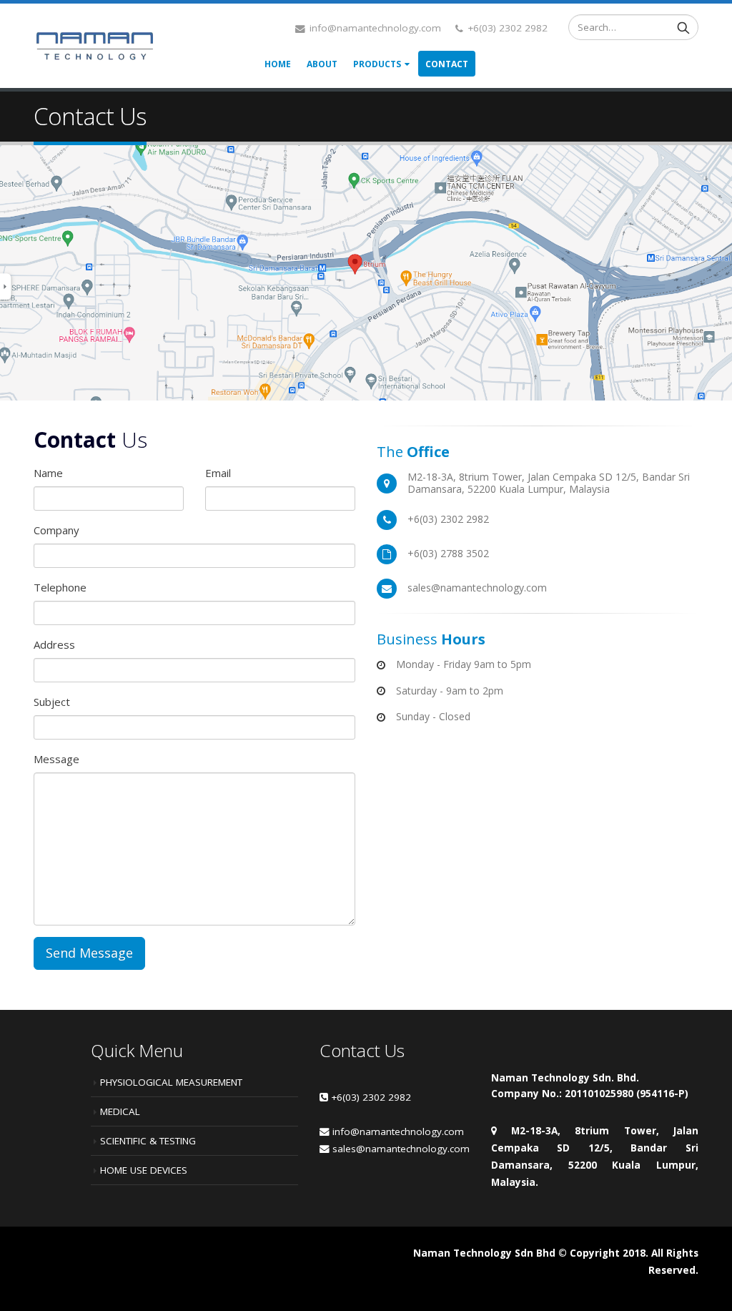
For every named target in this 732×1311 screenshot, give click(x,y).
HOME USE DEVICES (143, 1170)
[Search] (683, 27)
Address (54, 644)
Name (48, 473)
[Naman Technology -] (94, 46)
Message (56, 759)
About (322, 64)
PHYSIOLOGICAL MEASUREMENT (171, 1082)
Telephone (60, 587)
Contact (446, 64)
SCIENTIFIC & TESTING (148, 1140)
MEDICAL (120, 1111)
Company (56, 530)
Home (277, 64)
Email (218, 473)
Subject (52, 701)
